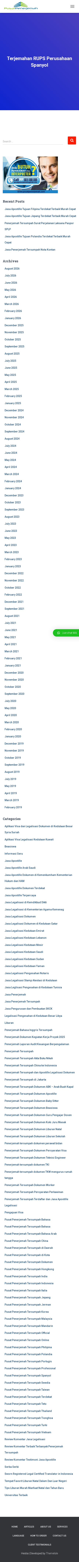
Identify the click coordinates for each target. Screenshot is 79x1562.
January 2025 (13, 403)
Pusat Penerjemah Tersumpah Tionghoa (29, 1418)
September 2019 (14, 764)
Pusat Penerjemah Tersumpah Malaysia (28, 1318)
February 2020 (13, 729)
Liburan (9, 1022)
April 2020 (11, 715)
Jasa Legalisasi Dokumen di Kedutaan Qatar (31, 923)
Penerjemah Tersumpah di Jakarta (25, 1079)
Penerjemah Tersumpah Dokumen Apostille (31, 1093)
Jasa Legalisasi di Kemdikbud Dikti (26, 902)
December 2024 (14, 410)
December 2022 (14, 573)
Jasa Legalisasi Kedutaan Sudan (24, 959)
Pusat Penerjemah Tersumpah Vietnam (28, 1432)
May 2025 (10, 374)
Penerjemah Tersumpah (19, 1051)
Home (15, 1526)
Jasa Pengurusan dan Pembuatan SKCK (28, 1008)
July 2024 (10, 445)
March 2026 (12, 304)
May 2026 (10, 289)
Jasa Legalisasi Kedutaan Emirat (24, 930)
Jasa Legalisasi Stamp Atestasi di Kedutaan (31, 980)
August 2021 (12, 615)
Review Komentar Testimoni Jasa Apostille (30, 1459)
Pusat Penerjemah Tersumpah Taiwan (27, 1389)
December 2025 (14, 325)
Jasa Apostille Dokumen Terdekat (25, 888)
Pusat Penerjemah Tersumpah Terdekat (28, 1396)
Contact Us (59, 1535)
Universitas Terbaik (16, 1495)
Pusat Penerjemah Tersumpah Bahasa (27, 1219)
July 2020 (10, 701)
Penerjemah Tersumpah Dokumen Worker (30, 1185)
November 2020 (14, 679)
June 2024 (11, 452)
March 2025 (12, 389)
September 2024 (14, 431)
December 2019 (14, 743)
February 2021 (13, 658)
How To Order (38, 1535)
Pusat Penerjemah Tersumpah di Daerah (29, 1247)
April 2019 (11, 793)
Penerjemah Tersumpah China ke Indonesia (31, 1065)
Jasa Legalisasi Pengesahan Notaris (27, 973)
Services (62, 1526)
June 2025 (11, 367)
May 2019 (10, 786)
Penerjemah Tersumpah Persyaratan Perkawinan (34, 1192)
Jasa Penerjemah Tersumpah (22, 1001)
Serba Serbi (12, 1466)
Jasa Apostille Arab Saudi (20, 867)
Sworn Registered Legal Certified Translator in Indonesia (39, 1473)
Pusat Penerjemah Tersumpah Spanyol (28, 1375)
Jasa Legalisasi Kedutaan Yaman (24, 966)
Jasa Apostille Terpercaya (20, 895)
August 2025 (12, 353)
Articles (29, 1526)
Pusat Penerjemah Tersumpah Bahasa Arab (31, 1233)
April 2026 (11, 296)
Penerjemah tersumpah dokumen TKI (27, 1164)
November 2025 (14, 332)
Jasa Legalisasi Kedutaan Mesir (24, 944)
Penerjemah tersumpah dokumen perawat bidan (33, 1143)
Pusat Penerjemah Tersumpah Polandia (28, 1354)
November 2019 (14, 750)
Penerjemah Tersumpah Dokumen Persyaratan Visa (36, 1150)
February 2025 (13, 396)
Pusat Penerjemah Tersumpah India (26, 1276)
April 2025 (11, 381)
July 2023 (10, 523)
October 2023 (13, 502)
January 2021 (13, 665)
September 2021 (14, 608)
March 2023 (12, 552)
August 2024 (12, 438)
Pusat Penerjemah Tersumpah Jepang (28, 1297)
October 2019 (13, 757)
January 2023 (13, 566)
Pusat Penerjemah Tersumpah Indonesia (29, 1283)
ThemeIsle (52, 1553)
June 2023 (11, 530)
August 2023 (12, 516)
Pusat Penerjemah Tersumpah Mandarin (29, 1325)
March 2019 (12, 800)
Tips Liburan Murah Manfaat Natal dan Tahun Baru (34, 1487)
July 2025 (10, 360)
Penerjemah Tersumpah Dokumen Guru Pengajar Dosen (38, 1115)
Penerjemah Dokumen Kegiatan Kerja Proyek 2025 (35, 1037)
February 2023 (13, 559)
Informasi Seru (14, 853)
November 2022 (14, 580)
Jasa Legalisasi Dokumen (20, 916)
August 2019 (12, 771)
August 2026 (12, 268)
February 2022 (13, 594)
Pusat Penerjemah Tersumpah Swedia (27, 1382)
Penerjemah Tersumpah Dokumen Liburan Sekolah (35, 1136)
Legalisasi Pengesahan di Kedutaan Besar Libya (33, 1015)
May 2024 (10, 460)
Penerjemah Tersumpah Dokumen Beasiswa (31, 1107)
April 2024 (11, 466)
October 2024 (13, 424)
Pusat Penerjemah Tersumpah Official (27, 1332)
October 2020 (13, 686)
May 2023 (10, 537)
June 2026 (11, 282)
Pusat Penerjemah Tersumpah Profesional (30, 1368)
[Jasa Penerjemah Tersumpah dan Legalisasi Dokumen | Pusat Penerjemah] (22, 6)
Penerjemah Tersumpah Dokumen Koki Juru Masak (35, 1122)
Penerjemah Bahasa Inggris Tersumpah (28, 1030)
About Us (45, 1526)
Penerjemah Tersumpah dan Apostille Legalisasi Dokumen (40, 1072)
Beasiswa (10, 846)
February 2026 (13, 311)
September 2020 (14, 693)
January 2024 (13, 488)
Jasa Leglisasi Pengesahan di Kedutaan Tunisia (33, 987)
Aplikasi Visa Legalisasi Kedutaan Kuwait (29, 839)
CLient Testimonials (39, 1544)
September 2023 (14, 509)
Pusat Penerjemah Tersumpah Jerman (28, 1304)
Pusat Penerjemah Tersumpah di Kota (27, 1255)
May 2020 (10, 708)
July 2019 (10, 779)
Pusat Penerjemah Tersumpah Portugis (28, 1361)
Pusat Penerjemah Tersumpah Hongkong (29, 1269)
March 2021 (12, 651)
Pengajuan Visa (14, 1212)
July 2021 (10, 622)
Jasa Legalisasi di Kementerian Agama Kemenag (34, 909)
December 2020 (14, 672)
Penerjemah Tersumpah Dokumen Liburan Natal (33, 1129)
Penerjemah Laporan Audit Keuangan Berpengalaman (37, 1044)
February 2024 (13, 481)
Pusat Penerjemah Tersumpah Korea (27, 1311)
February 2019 (13, 807)
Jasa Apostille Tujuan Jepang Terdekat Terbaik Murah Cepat (40, 216)
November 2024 (14, 417)
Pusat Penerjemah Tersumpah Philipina (28, 1347)
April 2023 (11, 545)
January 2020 (13, 736)
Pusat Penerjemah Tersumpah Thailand (28, 1411)
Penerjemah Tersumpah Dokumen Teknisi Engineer (35, 1157)
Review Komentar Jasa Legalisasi (25, 1439)
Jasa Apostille (13, 860)
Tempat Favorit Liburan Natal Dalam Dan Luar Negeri (36, 1481)
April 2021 (11, 644)
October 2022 (13, 587)
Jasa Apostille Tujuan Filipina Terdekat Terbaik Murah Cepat (40, 209)
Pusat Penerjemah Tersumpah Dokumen (29, 1262)
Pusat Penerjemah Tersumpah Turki (26, 1425)
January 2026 (13, 318)
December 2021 (14, 601)
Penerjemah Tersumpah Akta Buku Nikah (29, 1058)
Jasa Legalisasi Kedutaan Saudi (24, 951)
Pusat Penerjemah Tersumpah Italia (26, 1290)
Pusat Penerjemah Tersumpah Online (27, 1340)
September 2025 (14, 346)
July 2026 (10, 275)
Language (18, 1535)
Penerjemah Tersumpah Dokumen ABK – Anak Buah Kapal (39, 1086)
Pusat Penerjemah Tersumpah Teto (25, 1403)
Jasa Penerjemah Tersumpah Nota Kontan (30, 249)
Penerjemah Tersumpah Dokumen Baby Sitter (32, 1100)
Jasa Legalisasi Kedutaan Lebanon (25, 937)
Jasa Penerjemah (15, 994)
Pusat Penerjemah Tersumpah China (26, 1240)
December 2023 (14, 495)
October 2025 (13, 339)
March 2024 (12, 474)
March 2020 (12, 722)
